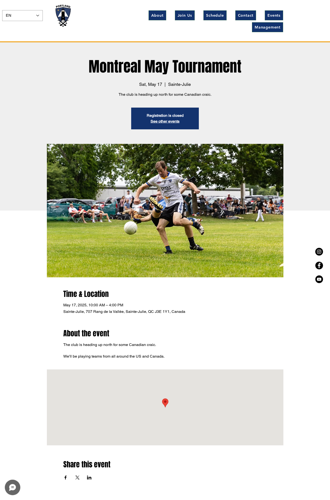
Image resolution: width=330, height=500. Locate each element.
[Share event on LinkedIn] (89, 477)
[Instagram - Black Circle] (319, 252)
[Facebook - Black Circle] (319, 265)
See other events (165, 121)
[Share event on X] (77, 477)
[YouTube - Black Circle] (319, 279)
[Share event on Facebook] (65, 477)
